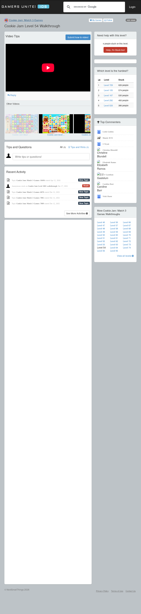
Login (132, 7)
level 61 (114, 237)
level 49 (101, 231)
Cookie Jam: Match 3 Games (26, 20)
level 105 (108, 90)
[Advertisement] (48, 402)
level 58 (114, 228)
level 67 (127, 225)
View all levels (124, 255)
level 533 (108, 105)
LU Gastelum (108, 175)
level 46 (101, 222)
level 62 (114, 241)
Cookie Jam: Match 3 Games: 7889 (30, 204)
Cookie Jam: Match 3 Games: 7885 (30, 198)
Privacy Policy (102, 590)
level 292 (108, 100)
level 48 (101, 228)
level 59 (114, 231)
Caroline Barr (108, 184)
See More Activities (76, 213)
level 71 (127, 237)
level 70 (127, 234)
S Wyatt (106, 144)
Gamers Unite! (24, 6)
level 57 (114, 225)
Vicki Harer (107, 196)
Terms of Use (117, 590)
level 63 (114, 244)
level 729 (108, 85)
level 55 (101, 250)
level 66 (127, 222)
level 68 (127, 228)
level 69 (127, 231)
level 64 (114, 247)
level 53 (101, 244)
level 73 (127, 244)
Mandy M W (108, 138)
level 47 (101, 225)
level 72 (127, 241)
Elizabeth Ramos (109, 162)
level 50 (101, 234)
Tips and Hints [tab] (79, 147)
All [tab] (63, 147)
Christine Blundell (110, 150)
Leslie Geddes (108, 132)
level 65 (114, 250)
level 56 (114, 222)
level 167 (108, 95)
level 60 (114, 234)
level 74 (127, 247)
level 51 (101, 237)
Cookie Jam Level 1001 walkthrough (42, 186)
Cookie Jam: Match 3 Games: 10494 (30, 180)
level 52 (101, 241)
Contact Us (131, 590)
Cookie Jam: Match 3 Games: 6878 (30, 192)
